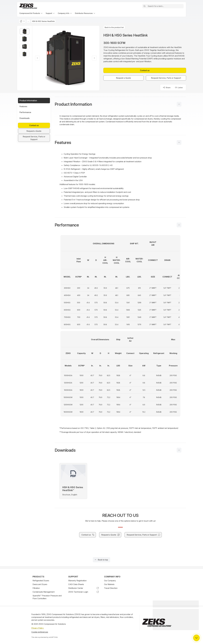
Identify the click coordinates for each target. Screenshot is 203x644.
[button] (120, 104)
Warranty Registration (77, 580)
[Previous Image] (37, 58)
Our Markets (109, 584)
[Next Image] (94, 58)
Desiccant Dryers (40, 584)
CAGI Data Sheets (76, 584)
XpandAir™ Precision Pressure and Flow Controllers (47, 597)
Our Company (110, 580)
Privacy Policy (37, 628)
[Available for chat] (196, 638)
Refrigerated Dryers (41, 580)
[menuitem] (31, 13)
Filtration (36, 588)
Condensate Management (44, 592)
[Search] (144, 6)
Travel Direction (110, 588)
